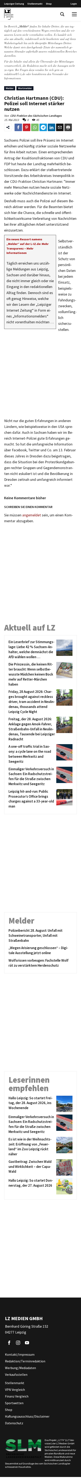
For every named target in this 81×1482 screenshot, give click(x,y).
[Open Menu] (74, 14)
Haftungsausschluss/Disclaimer (27, 1416)
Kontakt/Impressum (19, 1354)
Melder (10, 88)
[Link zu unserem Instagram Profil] (18, 1343)
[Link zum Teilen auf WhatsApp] (35, 127)
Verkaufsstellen (16, 1374)
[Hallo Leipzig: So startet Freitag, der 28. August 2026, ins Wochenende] (63, 1104)
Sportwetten (14, 1403)
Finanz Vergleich (16, 1396)
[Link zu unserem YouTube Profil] (27, 1343)
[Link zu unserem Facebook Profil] (9, 1343)
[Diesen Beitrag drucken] (68, 127)
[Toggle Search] (62, 14)
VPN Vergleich (15, 1389)
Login (74, 3)
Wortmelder (25, 88)
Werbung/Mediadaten (20, 1368)
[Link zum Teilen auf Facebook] (18, 127)
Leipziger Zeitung (14, 3)
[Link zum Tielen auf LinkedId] (51, 127)
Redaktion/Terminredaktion (25, 1361)
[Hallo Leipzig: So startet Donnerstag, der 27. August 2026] (63, 1186)
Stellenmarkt (35, 3)
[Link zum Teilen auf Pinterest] (26, 127)
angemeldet (31, 515)
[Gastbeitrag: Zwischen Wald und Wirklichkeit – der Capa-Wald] (63, 1167)
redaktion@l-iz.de (14, 74)
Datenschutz (14, 1423)
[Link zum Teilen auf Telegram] (43, 127)
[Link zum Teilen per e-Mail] (60, 127)
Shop (49, 3)
